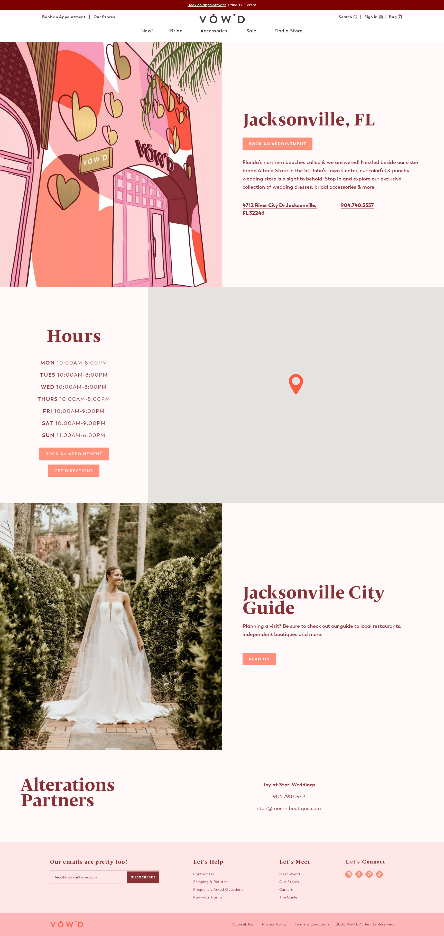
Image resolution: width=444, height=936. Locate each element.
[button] (147, 31)
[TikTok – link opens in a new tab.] (379, 874)
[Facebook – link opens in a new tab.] (359, 874)
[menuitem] (147, 32)
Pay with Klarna (207, 897)
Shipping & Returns (210, 882)
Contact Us (203, 874)
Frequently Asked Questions (218, 889)
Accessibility (243, 924)
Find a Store (288, 31)
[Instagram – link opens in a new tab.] (349, 874)
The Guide (288, 897)
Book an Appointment (64, 17)
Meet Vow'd (289, 874)
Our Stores (104, 17)
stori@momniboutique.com (289, 808)
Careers (286, 889)
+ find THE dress (222, 5)
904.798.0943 (289, 796)
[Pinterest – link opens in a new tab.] (369, 874)
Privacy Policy (274, 924)
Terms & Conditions (312, 924)
